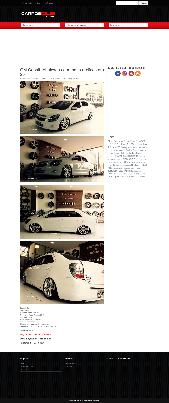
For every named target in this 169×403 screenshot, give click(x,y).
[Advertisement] (84, 47)
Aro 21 (140, 144)
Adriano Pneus (135, 141)
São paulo (119, 174)
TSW (143, 173)
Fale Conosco (49, 3)
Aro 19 (124, 144)
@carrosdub (68, 366)
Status (139, 165)
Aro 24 (114, 147)
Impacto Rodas (113, 153)
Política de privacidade (27, 366)
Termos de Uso (25, 370)
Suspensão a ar (120, 168)
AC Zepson (125, 141)
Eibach (123, 150)
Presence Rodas (114, 159)
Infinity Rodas (125, 152)
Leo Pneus (137, 152)
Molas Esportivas (128, 155)
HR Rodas (143, 150)
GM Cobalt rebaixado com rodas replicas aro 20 (62, 72)
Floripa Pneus (132, 150)
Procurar (143, 3)
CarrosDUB (33, 78)
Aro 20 (133, 143)
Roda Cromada (126, 162)
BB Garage (123, 147)
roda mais (137, 162)
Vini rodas (129, 176)
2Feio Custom (114, 140)
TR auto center (127, 174)
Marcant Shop (113, 156)
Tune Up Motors (116, 176)
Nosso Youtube (27, 3)
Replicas (141, 159)
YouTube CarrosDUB (71, 363)
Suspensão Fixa (119, 170)
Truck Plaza (137, 174)
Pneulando (142, 156)
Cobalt (49, 78)
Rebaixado (127, 159)
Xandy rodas (139, 176)
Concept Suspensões (140, 147)
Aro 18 (115, 144)
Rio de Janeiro (112, 162)
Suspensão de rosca (133, 168)
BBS (130, 147)
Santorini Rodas (131, 165)
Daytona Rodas (114, 150)
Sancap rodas (118, 165)
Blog (38, 3)
